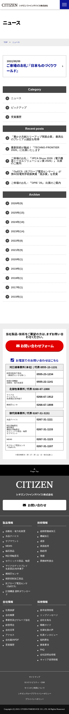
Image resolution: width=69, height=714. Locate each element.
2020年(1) (17, 259)
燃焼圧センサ (12, 573)
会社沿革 (10, 630)
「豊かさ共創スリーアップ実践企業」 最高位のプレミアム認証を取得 (37, 138)
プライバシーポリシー (34, 699)
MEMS (9, 546)
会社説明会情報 (48, 654)
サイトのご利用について (34, 688)
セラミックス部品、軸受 (18, 561)
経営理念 (10, 625)
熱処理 (43, 551)
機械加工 (44, 536)
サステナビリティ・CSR (34, 682)
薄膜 (42, 556)
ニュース (16, 98)
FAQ (42, 649)
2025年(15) (17, 212)
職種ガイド (45, 625)
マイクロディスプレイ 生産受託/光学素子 (17, 567)
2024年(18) (17, 222)
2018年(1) (17, 278)
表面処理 (44, 546)
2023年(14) (17, 231)
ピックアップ (18, 107)
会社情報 (8, 602)
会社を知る (45, 620)
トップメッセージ (49, 615)
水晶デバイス (12, 536)
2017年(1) (17, 287)
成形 (42, 541)
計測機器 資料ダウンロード (18, 593)
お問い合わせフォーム (37, 345)
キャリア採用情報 (49, 659)
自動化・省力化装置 (15, 531)
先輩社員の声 (46, 630)
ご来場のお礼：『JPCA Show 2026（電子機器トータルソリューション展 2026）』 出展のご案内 (37, 161)
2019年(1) (17, 268)
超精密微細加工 (48, 531)
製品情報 (8, 522)
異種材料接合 (46, 561)
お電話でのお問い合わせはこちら (37, 360)
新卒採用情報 (46, 610)
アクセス (10, 635)
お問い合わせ (37, 505)
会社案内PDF (12, 640)
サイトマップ (34, 677)
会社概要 (10, 615)
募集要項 (44, 644)
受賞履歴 (16, 116)
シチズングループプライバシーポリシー (34, 694)
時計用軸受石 (12, 556)
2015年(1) (17, 296)
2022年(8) (17, 240)
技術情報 (42, 522)
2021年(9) (17, 250)
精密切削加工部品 (14, 578)
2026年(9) (17, 203)
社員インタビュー (49, 635)
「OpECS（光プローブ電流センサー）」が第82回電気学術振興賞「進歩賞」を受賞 (36, 172)
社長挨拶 (10, 610)
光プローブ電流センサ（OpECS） (16, 585)
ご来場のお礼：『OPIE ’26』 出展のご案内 (36, 182)
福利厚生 (44, 640)
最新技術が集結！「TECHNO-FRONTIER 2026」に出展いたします (35, 148)
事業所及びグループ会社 (18, 620)
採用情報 (42, 602)
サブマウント (12, 541)
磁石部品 (10, 551)
